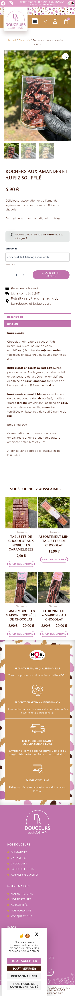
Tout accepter (24, 960)
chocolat (11, 248)
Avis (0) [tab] (12, 323)
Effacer (10, 264)
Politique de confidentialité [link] (24, 985)
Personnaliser (24, 976)
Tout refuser (24, 968)
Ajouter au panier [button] (54, 559)
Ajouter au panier (51, 275)
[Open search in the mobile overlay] (46, 21)
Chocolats (24, 40)
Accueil (11, 40)
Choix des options (21, 564)
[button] (35, 21)
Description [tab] (15, 316)
